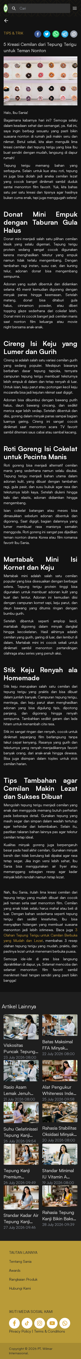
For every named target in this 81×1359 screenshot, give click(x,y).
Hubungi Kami (20, 1288)
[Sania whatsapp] (64, 1323)
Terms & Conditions (49, 1331)
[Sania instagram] (39, 1323)
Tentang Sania (20, 1261)
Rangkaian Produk (23, 1279)
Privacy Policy (20, 1331)
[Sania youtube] (52, 1323)
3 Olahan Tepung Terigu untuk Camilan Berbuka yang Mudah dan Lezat (40, 935)
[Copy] (73, 34)
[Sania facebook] (14, 1323)
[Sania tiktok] (27, 1323)
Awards (14, 1270)
